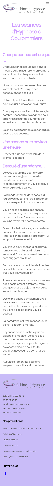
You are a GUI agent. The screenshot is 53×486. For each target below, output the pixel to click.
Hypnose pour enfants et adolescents (19, 451)
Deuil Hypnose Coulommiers (15, 457)
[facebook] (5, 473)
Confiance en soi (10, 446)
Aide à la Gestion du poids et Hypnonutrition (22, 429)
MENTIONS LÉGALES (12, 413)
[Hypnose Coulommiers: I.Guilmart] (24, 12)
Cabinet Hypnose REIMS (13, 396)
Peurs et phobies (10, 440)
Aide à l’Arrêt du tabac (12, 434)
